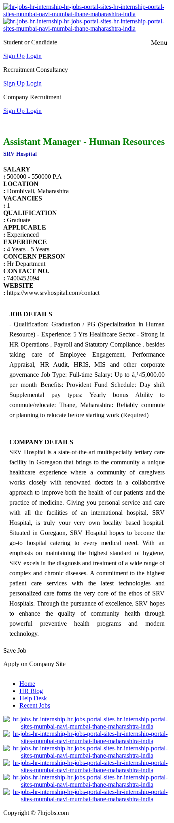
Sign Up (14, 55)
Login (34, 55)
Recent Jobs (34, 705)
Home (27, 683)
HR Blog (31, 690)
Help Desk (33, 698)
